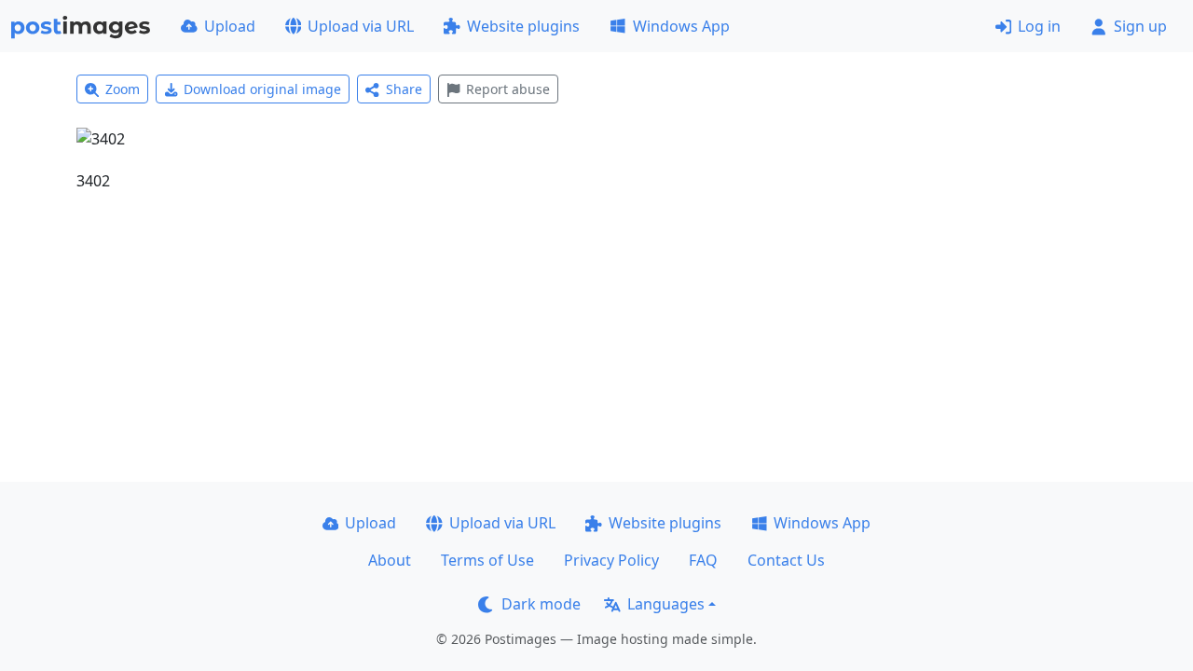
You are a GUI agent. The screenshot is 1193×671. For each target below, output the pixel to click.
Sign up (1140, 26)
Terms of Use (487, 560)
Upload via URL (361, 26)
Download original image (262, 89)
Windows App (681, 26)
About (389, 560)
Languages (666, 604)
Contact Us (786, 560)
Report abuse (508, 89)
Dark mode (541, 604)
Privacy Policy (611, 560)
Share (404, 89)
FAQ (703, 560)
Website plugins (523, 26)
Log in (1039, 26)
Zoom (122, 89)
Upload (229, 26)
